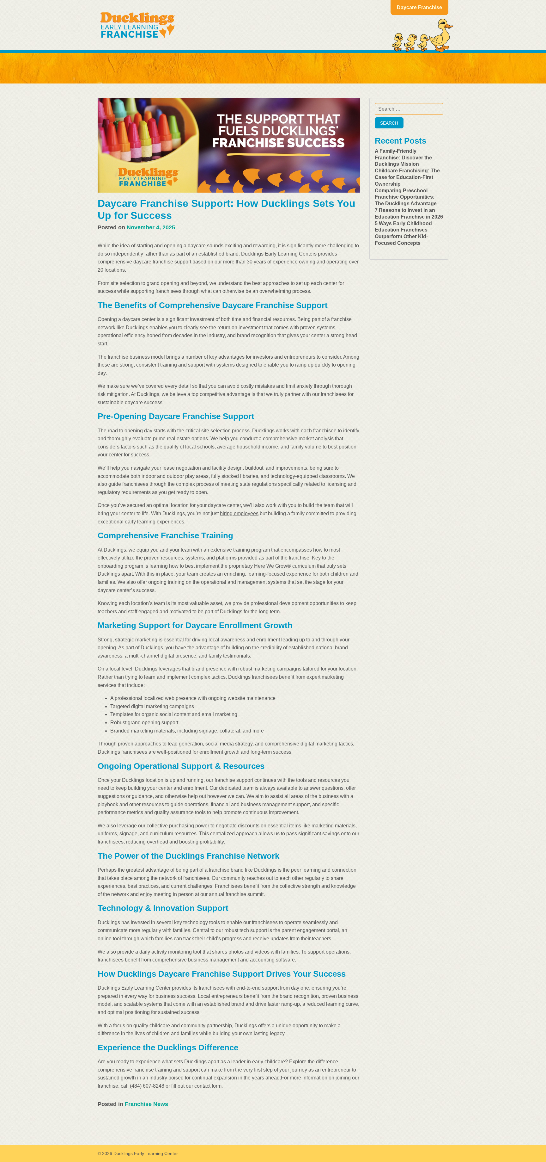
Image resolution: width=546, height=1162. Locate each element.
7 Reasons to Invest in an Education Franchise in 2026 (409, 213)
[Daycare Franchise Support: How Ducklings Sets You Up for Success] (229, 145)
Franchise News (146, 1104)
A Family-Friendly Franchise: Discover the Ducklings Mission (403, 157)
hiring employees (239, 513)
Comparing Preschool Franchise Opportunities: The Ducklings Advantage (406, 197)
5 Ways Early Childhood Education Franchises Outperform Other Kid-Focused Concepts (403, 233)
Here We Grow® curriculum (285, 566)
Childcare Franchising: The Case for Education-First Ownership (407, 177)
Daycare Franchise (419, 7)
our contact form (203, 1086)
